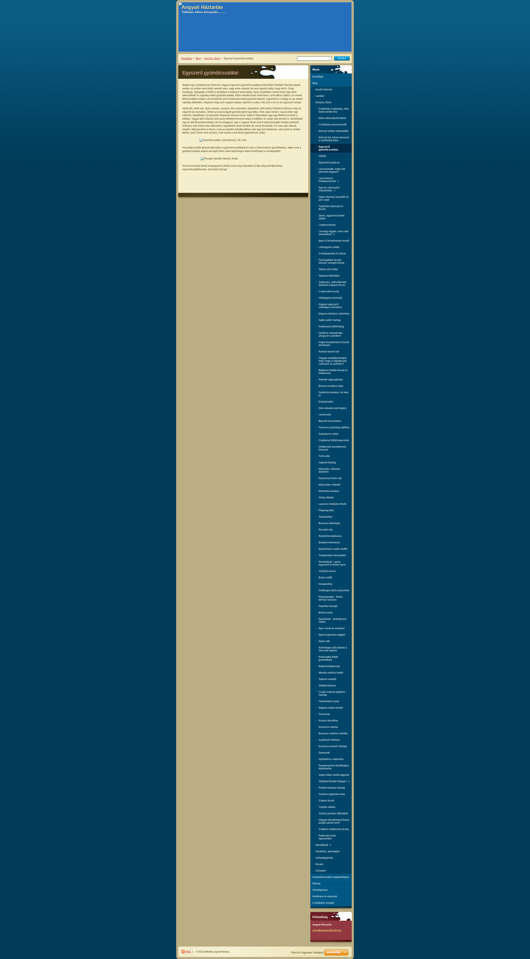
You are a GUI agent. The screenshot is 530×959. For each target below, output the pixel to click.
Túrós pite (324, 456)
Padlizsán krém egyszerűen (327, 837)
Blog (198, 58)
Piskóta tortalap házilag (332, 787)
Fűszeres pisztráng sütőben (334, 427)
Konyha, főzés (212, 58)
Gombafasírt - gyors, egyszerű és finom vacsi (332, 563)
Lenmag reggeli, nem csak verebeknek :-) (333, 233)
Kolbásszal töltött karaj (331, 326)
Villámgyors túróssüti (330, 297)
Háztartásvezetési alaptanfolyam (330, 877)
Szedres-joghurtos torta (332, 794)
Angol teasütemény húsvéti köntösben (334, 344)
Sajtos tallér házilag (330, 320)
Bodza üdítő (325, 577)
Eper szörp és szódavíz (332, 628)
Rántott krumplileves (330, 536)
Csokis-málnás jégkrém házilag (332, 693)
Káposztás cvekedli (329, 484)
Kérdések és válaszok (324, 896)
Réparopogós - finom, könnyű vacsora (331, 598)
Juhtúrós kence (327, 571)
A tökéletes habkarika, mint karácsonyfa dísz (334, 110)
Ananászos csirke (328, 433)
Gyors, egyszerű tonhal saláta (331, 217)
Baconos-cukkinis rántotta (333, 733)
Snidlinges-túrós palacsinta (334, 590)
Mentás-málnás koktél (331, 672)
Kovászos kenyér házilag (333, 746)
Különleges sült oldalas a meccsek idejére (333, 649)
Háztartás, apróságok (328, 851)
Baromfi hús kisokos (330, 421)
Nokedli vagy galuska (331, 379)
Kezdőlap (186, 58)
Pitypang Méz (326, 510)
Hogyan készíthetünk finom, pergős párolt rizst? (334, 821)
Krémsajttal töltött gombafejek (328, 658)
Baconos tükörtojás (329, 523)
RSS (188, 951)
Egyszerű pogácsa (329, 162)
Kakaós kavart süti (329, 351)
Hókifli (322, 156)
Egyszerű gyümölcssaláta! (328, 148)
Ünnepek (321, 870)
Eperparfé (324, 752)
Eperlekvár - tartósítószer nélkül (333, 620)
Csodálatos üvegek (323, 902)
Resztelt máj (325, 529)
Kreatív (319, 864)
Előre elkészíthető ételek (332, 118)
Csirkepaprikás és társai (332, 253)
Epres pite (324, 641)
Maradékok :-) (323, 845)
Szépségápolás (324, 857)
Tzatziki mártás (327, 807)
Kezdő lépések (324, 89)
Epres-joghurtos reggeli (332, 634)
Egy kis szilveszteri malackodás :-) (329, 189)
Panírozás (324, 714)
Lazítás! (320, 96)
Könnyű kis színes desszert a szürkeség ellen (334, 139)
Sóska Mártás (326, 497)
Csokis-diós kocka (329, 291)
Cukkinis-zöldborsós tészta (334, 829)
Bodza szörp (326, 612)
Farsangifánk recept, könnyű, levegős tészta (331, 261)
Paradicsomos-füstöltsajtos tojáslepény (334, 767)
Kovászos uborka (328, 727)
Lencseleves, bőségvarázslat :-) (329, 180)
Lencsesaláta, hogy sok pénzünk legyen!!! (332, 170)
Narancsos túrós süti (330, 478)
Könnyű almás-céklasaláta (333, 131)
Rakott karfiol (326, 401)
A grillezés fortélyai (329, 739)
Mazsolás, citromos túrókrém (329, 470)
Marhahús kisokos (329, 491)
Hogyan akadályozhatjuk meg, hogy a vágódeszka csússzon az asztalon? (333, 361)
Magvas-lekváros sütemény (334, 313)
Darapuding (325, 584)
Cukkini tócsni (326, 800)
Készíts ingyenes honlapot (307, 952)
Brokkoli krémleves (329, 542)
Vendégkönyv (320, 890)
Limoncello (325, 414)
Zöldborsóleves (327, 685)
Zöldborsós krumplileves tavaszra (332, 448)
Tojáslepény (325, 516)
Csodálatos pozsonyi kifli (333, 124)
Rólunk (316, 883)
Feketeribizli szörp (329, 701)
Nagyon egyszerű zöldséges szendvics (330, 306)
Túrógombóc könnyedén (332, 555)
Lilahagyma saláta (329, 247)
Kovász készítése (328, 720)
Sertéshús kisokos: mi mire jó (334, 394)
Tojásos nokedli (327, 679)
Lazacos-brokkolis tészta (332, 504)
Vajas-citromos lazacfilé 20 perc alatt (334, 198)
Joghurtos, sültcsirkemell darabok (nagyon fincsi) (332, 283)
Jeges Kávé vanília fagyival (334, 774)
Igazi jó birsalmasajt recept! (334, 240)
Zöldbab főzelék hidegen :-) (334, 781)
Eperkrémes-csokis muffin (333, 548)
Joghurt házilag (327, 462)
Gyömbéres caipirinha (331, 759)
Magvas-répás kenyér (331, 707)
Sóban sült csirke (328, 269)
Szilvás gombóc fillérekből (333, 813)
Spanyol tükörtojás (329, 275)
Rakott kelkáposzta (329, 666)
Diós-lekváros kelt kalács (333, 408)
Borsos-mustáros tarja (331, 386)
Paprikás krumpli (328, 606)
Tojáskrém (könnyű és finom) (331, 208)
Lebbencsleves (327, 224)
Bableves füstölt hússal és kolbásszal (333, 372)
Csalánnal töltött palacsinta (334, 440)
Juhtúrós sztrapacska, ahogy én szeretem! (331, 334)
